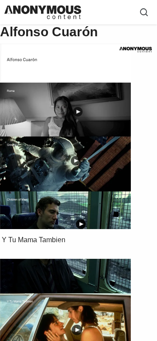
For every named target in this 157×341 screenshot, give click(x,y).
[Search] (144, 12)
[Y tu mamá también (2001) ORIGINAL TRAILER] (77, 329)
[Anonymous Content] (135, 49)
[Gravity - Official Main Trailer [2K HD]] (75, 161)
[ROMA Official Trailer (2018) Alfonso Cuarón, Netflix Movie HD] (78, 112)
